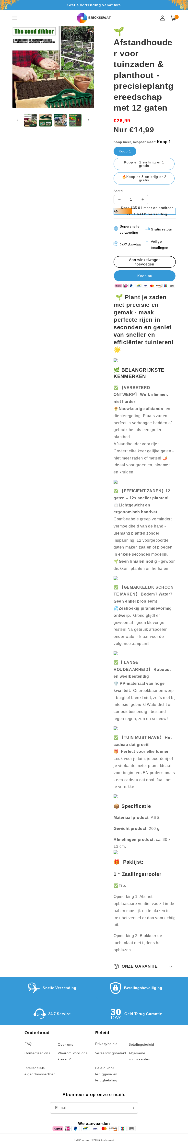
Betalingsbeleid (141, 1044)
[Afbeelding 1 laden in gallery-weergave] (30, 120)
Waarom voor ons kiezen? (72, 1056)
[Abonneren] (132, 1108)
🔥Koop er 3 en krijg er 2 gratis (144, 178)
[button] (173, 18)
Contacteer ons (37, 1053)
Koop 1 (125, 151)
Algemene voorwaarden (140, 1056)
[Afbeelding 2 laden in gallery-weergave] (45, 120)
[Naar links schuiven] (17, 120)
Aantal (118, 191)
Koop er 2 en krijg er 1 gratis (144, 164)
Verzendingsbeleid (110, 1053)
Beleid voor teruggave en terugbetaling (106, 1074)
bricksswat (107, 1140)
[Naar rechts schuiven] (88, 120)
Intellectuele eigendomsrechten (40, 1071)
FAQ (28, 1044)
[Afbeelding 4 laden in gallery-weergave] (75, 120)
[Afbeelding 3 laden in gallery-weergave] (60, 120)
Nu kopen (145, 276)
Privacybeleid (106, 1044)
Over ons (65, 1044)
